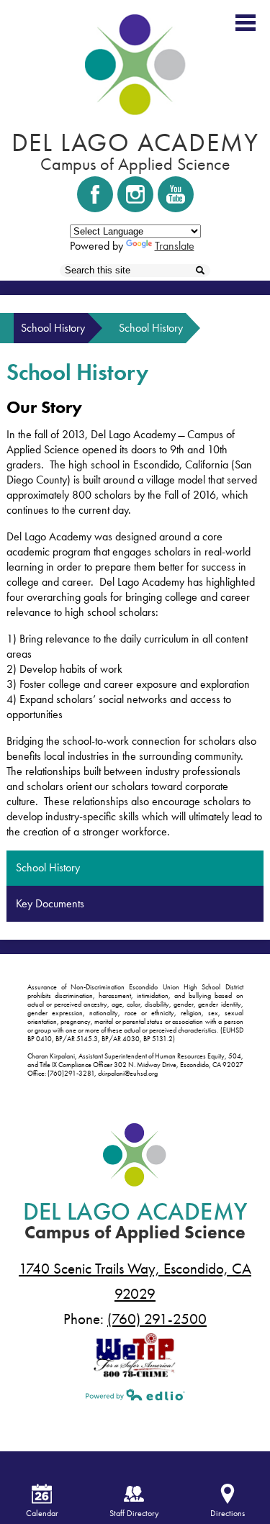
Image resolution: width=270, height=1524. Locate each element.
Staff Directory (134, 1513)
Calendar (42, 1513)
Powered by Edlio (135, 1394)
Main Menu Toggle (245, 22)
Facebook (95, 194)
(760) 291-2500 (157, 1319)
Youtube (176, 194)
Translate (174, 245)
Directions (227, 1513)
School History (53, 327)
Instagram (135, 194)
